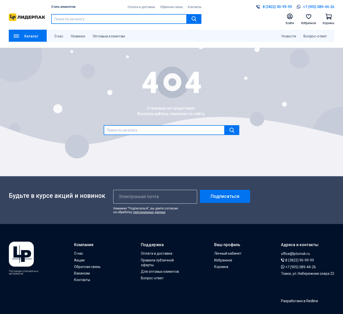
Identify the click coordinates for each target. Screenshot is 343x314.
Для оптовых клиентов (160, 272)
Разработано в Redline (299, 301)
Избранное (223, 260)
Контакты (194, 7)
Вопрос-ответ (315, 36)
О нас (58, 36)
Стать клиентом (63, 7)
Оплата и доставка (141, 7)
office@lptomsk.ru (295, 254)
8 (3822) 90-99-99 (299, 260)
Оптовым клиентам (109, 36)
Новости (288, 36)
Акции (79, 260)
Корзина (221, 267)
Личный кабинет (228, 253)
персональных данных (149, 212)
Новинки (78, 36)
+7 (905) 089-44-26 (300, 267)
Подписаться (225, 196)
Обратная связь (171, 7)
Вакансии (82, 273)
